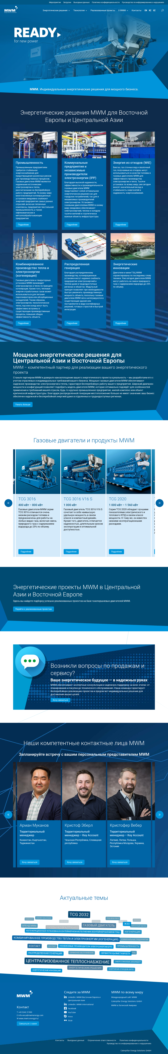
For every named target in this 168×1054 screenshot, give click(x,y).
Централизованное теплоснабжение (70, 959)
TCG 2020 (62, 919)
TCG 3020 (128, 918)
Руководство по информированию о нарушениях (143, 2)
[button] (160, 503)
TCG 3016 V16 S (109, 921)
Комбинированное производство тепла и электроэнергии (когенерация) (68, 939)
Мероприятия (55, 2)
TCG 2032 (80, 919)
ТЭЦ (126, 952)
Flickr (70, 1020)
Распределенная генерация (51, 952)
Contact (34, 921)
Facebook (72, 1008)
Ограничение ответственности (102, 1040)
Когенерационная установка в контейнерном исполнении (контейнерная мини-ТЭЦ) (74, 933)
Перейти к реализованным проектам (33, 609)
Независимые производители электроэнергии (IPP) (86, 946)
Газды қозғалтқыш (62, 927)
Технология (79, 10)
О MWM (122, 10)
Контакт (43, 946)
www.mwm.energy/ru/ (29, 1018)
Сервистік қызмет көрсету (112, 952)
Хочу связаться (60, 700)
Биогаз (134, 921)
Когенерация (124, 934)
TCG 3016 (97, 919)
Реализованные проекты (103, 10)
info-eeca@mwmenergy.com (30, 1015)
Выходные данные (82, 2)
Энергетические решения (55, 10)
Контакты (136, 10)
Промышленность (120, 946)
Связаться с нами (28, 1023)
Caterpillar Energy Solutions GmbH (126, 1001)
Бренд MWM (37, 928)
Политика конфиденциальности (106, 2)
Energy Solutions (49, 921)
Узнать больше (22, 404)
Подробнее (23, 224)
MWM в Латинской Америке (124, 1005)
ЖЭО (121, 926)
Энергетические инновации (51, 967)
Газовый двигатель (97, 928)
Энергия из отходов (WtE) (114, 965)
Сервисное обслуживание (82, 951)
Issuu (70, 1016)
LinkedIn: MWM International (81, 1004)
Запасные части (131, 928)
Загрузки (67, 2)
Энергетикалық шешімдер (120, 959)
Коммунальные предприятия (127, 940)
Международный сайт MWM (124, 997)
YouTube (72, 1012)
